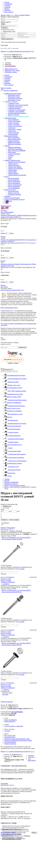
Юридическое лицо (9, 31)
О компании (8, 4)
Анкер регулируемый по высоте (14, 199)
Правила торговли (10, 743)
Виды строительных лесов (9, 307)
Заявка (12, 15)
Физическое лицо (8, 29)
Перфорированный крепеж (12, 93)
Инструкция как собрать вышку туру (12, 290)
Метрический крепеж (11, 136)
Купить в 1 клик (6, 579)
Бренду (13, 527)
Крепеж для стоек (10, 189)
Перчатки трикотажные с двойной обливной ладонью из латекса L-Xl (19, 216)
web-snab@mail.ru (17, 712)
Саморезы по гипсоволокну (17, 110)
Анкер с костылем (14, 124)
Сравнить (6, 584)
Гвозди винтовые (13, 178)
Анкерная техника (10, 118)
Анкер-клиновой (13, 132)
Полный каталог (6, 206)
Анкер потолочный (14, 121)
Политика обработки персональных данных (18, 740)
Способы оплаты (9, 737)
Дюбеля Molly (12, 172)
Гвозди (6, 176)
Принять (34, 832)
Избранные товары (11, 72)
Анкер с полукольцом (15, 126)
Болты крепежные (14, 137)
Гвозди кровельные (14, 181)
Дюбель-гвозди (13, 163)
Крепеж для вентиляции (12, 198)
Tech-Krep (6, 508)
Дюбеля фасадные (13, 165)
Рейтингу (4, 527)
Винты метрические (14, 139)
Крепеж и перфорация (10, 90)
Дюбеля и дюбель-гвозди (12, 160)
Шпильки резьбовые (14, 144)
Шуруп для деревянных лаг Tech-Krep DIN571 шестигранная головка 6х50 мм (16, 644)
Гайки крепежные (13, 141)
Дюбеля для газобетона (15, 168)
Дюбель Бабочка (13, 173)
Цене (8, 527)
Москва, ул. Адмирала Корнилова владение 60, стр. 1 (17, 51)
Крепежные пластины (15, 98)
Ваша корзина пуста (11, 69)
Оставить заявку (10, 66)
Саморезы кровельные (15, 106)
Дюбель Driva (12, 170)
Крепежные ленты (14, 95)
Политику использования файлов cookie (12, 838)
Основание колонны (14, 194)
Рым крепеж (12, 152)
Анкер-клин (12, 131)
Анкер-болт (11, 128)
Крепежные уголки (14, 100)
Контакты (7, 10)
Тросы (10, 157)
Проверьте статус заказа (12, 70)
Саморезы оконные (14, 108)
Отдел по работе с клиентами (13, 726)
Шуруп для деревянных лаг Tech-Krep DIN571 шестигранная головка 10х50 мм (16, 538)
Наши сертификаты (10, 720)
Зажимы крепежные (14, 147)
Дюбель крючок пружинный (17, 175)
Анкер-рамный (13, 134)
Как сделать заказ (9, 735)
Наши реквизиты (9, 721)
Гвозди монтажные (14, 183)
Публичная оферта (10, 742)
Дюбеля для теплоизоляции (16, 162)
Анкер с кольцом (13, 123)
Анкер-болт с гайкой (14, 129)
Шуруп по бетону (13, 114)
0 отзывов (21, 569)
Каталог (7, 2)
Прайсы (6, 9)
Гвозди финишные (14, 186)
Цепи (10, 158)
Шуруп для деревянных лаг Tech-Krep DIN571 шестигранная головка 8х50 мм (16, 591)
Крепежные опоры (14, 97)
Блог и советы (8, 12)
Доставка (7, 5)
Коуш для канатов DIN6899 (16, 150)
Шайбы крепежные (14, 142)
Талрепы (11, 155)
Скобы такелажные (14, 154)
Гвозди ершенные (13, 180)
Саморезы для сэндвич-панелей (18, 105)
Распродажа (8, 201)
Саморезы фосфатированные (17, 113)
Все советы (4, 287)
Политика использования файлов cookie (17, 739)
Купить (3, 236)
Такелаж (7, 145)
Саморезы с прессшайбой (16, 111)
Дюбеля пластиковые (14, 167)
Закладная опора (13, 191)
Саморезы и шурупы (10, 484)
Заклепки (7, 196)
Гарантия (7, 7)
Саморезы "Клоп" (13, 103)
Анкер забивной (13, 119)
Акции (6, 202)
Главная (6, 479)
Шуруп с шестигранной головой (18, 116)
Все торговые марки (7, 212)
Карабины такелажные (15, 149)
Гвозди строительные (15, 185)
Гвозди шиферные (14, 188)
